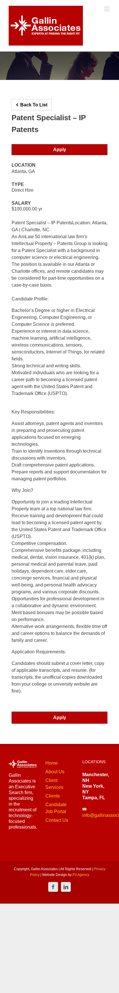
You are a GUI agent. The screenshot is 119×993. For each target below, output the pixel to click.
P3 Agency (80, 875)
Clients (52, 795)
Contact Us (56, 820)
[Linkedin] (66, 887)
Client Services (54, 784)
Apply (59, 149)
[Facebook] (53, 887)
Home (51, 763)
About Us (54, 771)
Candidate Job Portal (56, 808)
